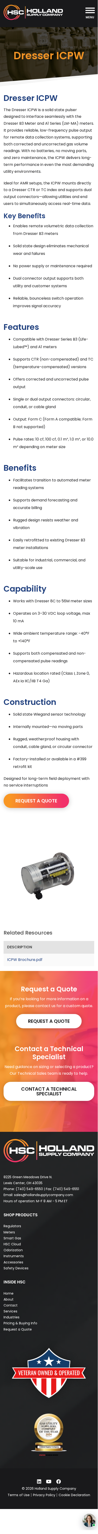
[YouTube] (48, 1481)
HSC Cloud (12, 1244)
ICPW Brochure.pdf (24, 959)
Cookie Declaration (74, 1495)
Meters (9, 1232)
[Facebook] (58, 1481)
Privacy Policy (44, 1495)
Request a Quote (49, 1021)
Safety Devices (16, 1268)
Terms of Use (19, 1495)
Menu (90, 17)
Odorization (13, 1250)
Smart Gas (12, 1238)
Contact (11, 1305)
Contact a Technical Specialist (49, 1091)
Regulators (12, 1226)
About (9, 1299)
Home (9, 1293)
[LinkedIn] (39, 1481)
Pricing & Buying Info (20, 1323)
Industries (11, 1317)
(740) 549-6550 (29, 1189)
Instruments (14, 1256)
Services (10, 1311)
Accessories (13, 1262)
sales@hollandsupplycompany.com (43, 1195)
